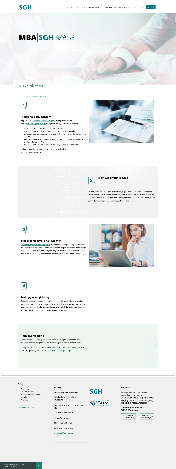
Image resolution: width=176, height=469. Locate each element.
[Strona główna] (25, 7)
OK (39, 465)
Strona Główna (25, 96)
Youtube (31, 407)
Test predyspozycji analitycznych (35, 244)
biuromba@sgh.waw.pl (36, 123)
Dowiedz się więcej (10, 466)
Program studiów (91, 7)
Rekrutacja (72, 7)
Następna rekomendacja (146, 416)
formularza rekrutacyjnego (43, 120)
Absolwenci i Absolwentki (117, 7)
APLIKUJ (151, 7)
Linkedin (22, 407)
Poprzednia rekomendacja (129, 416)
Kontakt (138, 7)
